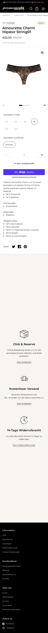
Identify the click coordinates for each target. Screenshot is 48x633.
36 (6, 121)
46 (16, 129)
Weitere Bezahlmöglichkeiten (24, 177)
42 (34, 121)
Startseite (6, 15)
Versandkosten (19, 43)
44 (6, 129)
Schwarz (9, 144)
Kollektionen (19, 15)
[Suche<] (31, 8)
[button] (44, 105)
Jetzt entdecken (24, 362)
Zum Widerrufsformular (24, 445)
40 (25, 121)
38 (16, 121)
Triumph (10, 23)
